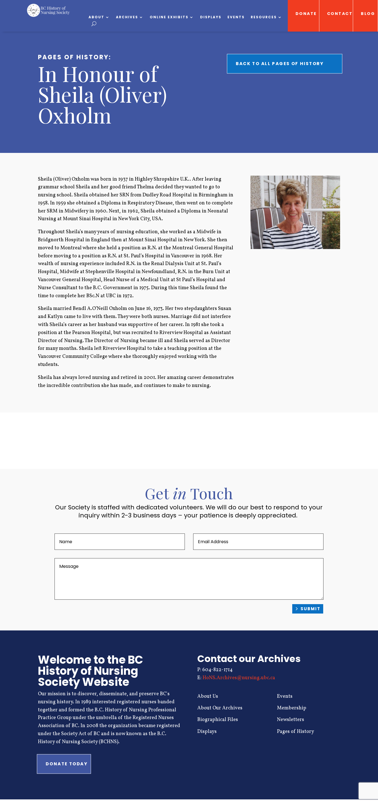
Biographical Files (217, 719)
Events (236, 17)
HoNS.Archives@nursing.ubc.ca (239, 677)
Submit (310, 609)
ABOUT (96, 17)
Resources (264, 17)
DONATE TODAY (66, 764)
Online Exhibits (169, 17)
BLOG (368, 14)
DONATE (306, 14)
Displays (210, 17)
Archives (127, 17)
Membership (291, 708)
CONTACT (340, 14)
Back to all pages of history (280, 64)
